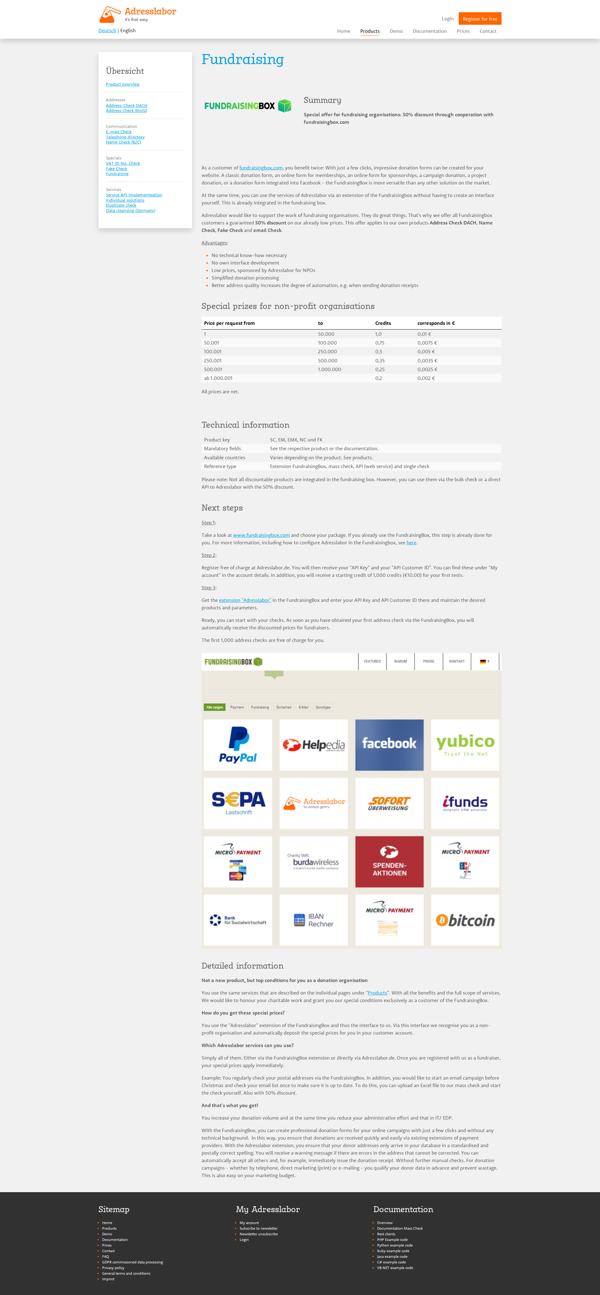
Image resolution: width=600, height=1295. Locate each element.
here (411, 542)
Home (107, 1222)
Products (377, 993)
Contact (108, 1250)
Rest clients (386, 1234)
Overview (384, 1222)
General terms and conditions (126, 1273)
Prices (107, 1245)
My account (249, 1222)
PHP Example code (392, 1239)
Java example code (392, 1256)
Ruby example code (393, 1250)
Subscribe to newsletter (259, 1228)
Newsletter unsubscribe (259, 1234)
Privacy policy (113, 1267)
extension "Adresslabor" (245, 600)
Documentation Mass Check (400, 1228)
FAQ (105, 1256)
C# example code (391, 1262)
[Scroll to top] (587, 1282)
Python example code (395, 1245)
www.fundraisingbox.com (261, 535)
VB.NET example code (395, 1267)
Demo (107, 1234)
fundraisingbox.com (260, 167)
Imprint (108, 1279)
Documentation (115, 1239)
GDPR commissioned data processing (132, 1262)
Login (244, 1239)
